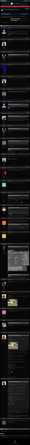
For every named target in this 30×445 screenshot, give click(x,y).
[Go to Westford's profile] (4, 296)
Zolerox (4, 192)
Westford (4, 332)
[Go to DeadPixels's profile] (4, 173)
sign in (3, 22)
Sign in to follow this (3, 8)
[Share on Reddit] (3, 433)
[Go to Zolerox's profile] (4, 197)
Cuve (4, 39)
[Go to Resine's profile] (4, 185)
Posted (10, 39)
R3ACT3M (4, 279)
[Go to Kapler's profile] (4, 94)
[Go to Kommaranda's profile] (4, 312)
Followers (26, 8)
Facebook (15, 441)
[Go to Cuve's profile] (4, 44)
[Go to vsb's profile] (4, 69)
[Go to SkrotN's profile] (2, 10)
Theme (15, 440)
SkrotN (5, 10)
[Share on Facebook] (2, 433)
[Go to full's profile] (4, 223)
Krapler (17, 104)
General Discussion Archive (14, 10)
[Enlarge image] (18, 257)
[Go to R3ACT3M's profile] (4, 284)
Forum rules (15, 6)
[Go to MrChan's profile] (4, 57)
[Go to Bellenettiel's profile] (4, 325)
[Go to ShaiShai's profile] (4, 209)
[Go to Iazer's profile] (4, 118)
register (5, 22)
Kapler (4, 89)
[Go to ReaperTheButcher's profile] (4, 248)
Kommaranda (4, 308)
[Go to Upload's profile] (4, 236)
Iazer (4, 113)
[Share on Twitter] (0, 433)
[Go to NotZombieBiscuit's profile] (4, 160)
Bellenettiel (4, 320)
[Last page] (7, 25)
